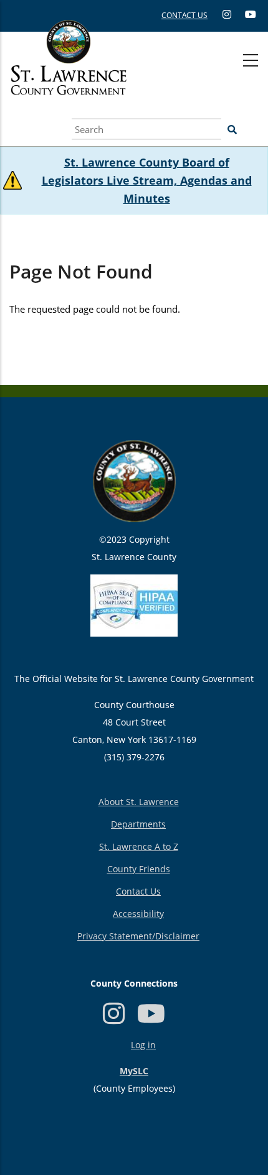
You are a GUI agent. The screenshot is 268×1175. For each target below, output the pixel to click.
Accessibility (138, 913)
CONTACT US (184, 15)
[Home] (68, 71)
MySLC (134, 1071)
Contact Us (138, 891)
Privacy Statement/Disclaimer (138, 936)
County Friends (138, 869)
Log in (143, 1045)
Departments (138, 824)
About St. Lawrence (138, 802)
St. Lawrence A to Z (138, 846)
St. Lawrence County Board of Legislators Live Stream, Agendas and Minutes (147, 180)
